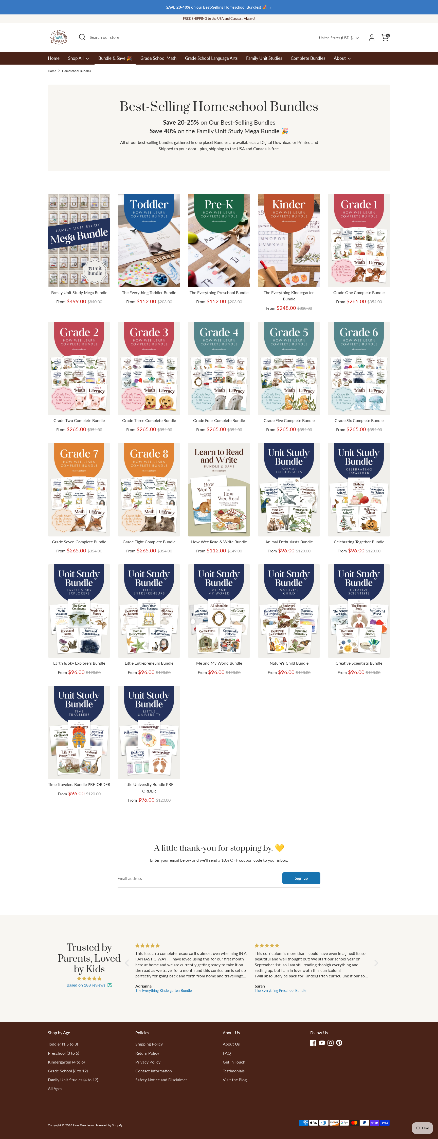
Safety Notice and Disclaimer (161, 1079)
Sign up (301, 878)
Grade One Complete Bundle (359, 292)
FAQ (227, 1053)
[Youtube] (322, 1043)
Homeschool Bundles (76, 71)
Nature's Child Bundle (289, 663)
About (340, 58)
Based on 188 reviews (86, 984)
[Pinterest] (339, 1043)
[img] (89, 978)
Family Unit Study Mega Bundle (79, 292)
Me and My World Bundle (219, 663)
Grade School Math (158, 58)
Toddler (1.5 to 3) (63, 1043)
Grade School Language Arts (211, 58)
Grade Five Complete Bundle (289, 420)
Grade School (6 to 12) (68, 1070)
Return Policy (147, 1053)
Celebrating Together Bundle (359, 541)
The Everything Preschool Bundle (219, 292)
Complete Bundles (308, 58)
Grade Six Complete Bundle (359, 420)
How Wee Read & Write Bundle (219, 541)
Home (54, 58)
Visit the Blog (235, 1079)
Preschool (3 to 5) (63, 1053)
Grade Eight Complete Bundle (149, 541)
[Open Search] (82, 37)
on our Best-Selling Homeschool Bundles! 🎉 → (219, 7)
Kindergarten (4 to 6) (66, 1061)
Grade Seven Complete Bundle (79, 541)
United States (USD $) (336, 38)
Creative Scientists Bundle (359, 663)
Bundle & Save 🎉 (115, 58)
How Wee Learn (83, 1125)
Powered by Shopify (109, 1125)
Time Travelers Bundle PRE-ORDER (79, 784)
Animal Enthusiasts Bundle (289, 541)
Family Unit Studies (264, 58)
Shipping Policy (149, 1043)
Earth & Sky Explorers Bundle (79, 663)
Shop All (76, 58)
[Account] (372, 37)
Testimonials (234, 1070)
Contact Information (153, 1070)
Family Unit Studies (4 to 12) (73, 1079)
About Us (231, 1043)
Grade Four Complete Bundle (219, 420)
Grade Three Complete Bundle (149, 420)
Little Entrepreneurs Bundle (149, 663)
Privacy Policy (147, 1061)
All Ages (55, 1088)
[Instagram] (330, 1043)
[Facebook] (313, 1043)
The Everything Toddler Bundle (149, 292)
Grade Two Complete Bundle (79, 420)
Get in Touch (234, 1061)
